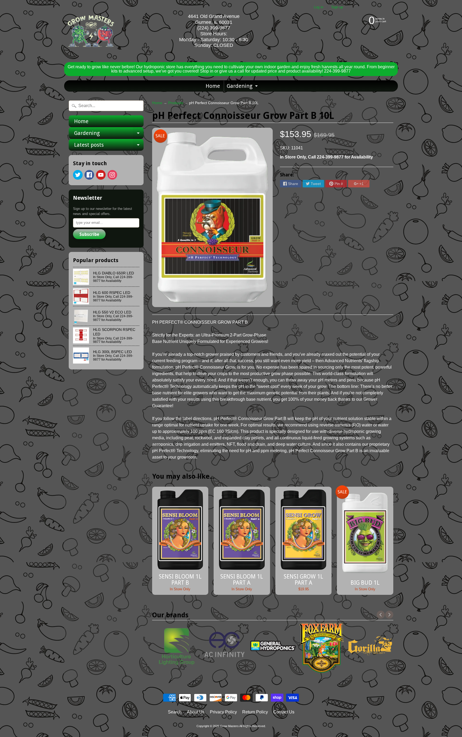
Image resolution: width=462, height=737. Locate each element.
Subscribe (89, 234)
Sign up (337, 7)
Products (175, 103)
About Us (196, 712)
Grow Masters (229, 726)
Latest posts (109, 146)
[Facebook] (89, 175)
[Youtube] (101, 175)
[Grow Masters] (91, 31)
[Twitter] (78, 175)
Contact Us (283, 712)
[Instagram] (112, 175)
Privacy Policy (223, 712)
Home (213, 86)
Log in (318, 7)
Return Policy (255, 712)
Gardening (243, 87)
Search (175, 712)
